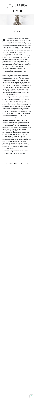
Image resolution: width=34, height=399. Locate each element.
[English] (21, 11)
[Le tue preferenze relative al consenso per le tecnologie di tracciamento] (31, 396)
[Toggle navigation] (13, 11)
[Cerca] (17, 11)
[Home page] (17, 5)
